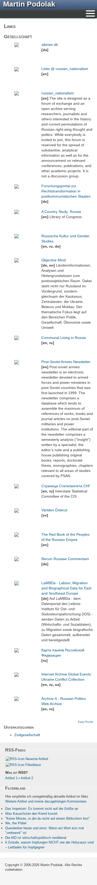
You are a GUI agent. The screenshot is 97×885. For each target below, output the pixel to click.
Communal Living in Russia (63, 338)
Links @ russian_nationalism (64, 69)
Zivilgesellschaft (27, 735)
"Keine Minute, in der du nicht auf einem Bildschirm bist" (47, 818)
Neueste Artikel (36, 759)
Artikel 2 (27, 778)
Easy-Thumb (85, 721)
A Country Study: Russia (61, 212)
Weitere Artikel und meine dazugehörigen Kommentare (45, 801)
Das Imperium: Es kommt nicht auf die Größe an (41, 809)
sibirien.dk (49, 45)
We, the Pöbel (15, 823)
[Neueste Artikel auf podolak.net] (15, 759)
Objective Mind (53, 260)
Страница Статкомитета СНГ (66, 486)
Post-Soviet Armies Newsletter (66, 362)
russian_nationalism (57, 93)
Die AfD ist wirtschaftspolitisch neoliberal (35, 838)
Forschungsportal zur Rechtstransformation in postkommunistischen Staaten (66, 191)
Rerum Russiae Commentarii (65, 559)
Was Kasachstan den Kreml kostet (31, 814)
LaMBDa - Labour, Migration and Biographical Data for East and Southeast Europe (66, 588)
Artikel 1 (11, 778)
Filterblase (33, 765)
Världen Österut (54, 510)
